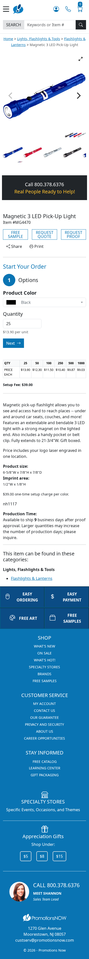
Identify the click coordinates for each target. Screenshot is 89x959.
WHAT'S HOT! (44, 660)
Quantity (13, 314)
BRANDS (44, 674)
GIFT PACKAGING (45, 775)
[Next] (78, 95)
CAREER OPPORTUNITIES (44, 738)
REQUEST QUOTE (44, 234)
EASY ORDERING (27, 597)
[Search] (81, 24)
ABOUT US (44, 731)
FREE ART (28, 618)
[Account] (56, 8)
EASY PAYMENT (72, 597)
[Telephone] (68, 8)
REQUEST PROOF (73, 234)
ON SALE (44, 653)
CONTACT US (44, 710)
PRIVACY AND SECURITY (44, 724)
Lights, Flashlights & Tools (38, 38)
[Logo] (18, 8)
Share (16, 246)
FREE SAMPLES (72, 618)
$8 (42, 856)
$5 (25, 856)
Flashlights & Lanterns (31, 578)
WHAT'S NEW (44, 646)
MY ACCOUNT (44, 703)
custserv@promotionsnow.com (44, 940)
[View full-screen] (81, 59)
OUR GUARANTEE (44, 717)
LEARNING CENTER (44, 768)
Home (8, 38)
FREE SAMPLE (15, 234)
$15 (59, 856)
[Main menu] (8, 9)
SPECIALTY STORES (44, 667)
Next (11, 343)
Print (38, 246)
